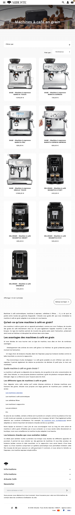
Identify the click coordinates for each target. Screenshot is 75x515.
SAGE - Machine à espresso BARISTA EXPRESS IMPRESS (55, 141)
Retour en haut (62, 302)
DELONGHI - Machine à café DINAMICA (20, 285)
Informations (10, 469)
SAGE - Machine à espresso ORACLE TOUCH (20, 189)
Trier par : (47, 52)
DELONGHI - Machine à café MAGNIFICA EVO (55, 237)
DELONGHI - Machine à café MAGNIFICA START (55, 189)
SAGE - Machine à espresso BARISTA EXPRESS (55, 93)
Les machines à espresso (14, 393)
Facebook (12, 508)
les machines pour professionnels (54, 420)
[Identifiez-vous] (68, 2)
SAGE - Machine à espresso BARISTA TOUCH (20, 93)
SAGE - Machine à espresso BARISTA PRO (20, 141)
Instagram (16, 508)
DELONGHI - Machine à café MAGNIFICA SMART (20, 237)
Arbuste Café (10, 479)
